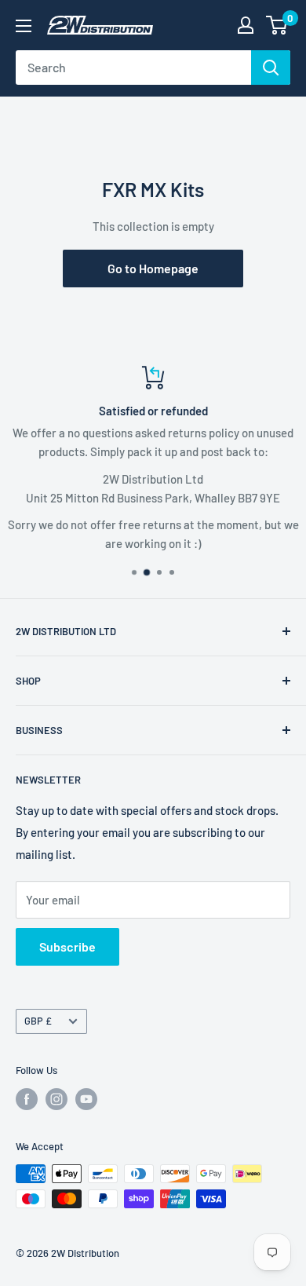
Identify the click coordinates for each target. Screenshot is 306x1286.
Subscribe (67, 946)
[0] (277, 25)
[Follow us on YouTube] (86, 1099)
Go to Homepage (153, 268)
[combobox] (133, 67)
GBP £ (38, 1020)
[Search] (270, 67)
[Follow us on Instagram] (56, 1099)
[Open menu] (23, 26)
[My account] (245, 25)
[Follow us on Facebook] (27, 1099)
